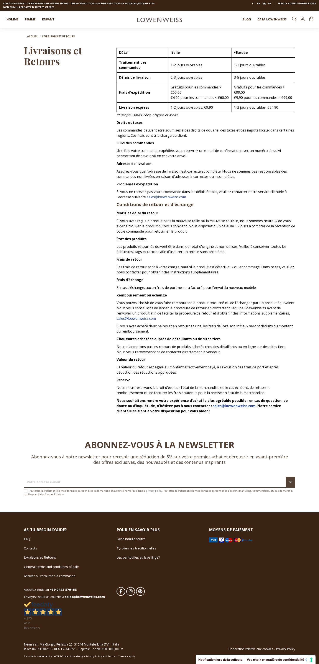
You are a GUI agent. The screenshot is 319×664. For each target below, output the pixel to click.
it (253, 3)
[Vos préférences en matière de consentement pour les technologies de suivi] (311, 660)
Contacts (30, 548)
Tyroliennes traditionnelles (136, 548)
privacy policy (154, 490)
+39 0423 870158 (306, 3)
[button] (272, 19)
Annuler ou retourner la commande (50, 576)
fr (264, 3)
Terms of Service (118, 656)
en (258, 3)
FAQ (27, 539)
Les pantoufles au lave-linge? (138, 557)
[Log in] (303, 19)
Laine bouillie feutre (131, 539)
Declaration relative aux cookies (250, 649)
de (269, 3)
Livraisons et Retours (40, 557)
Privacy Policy (285, 649)
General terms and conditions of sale (51, 566)
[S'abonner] (290, 482)
